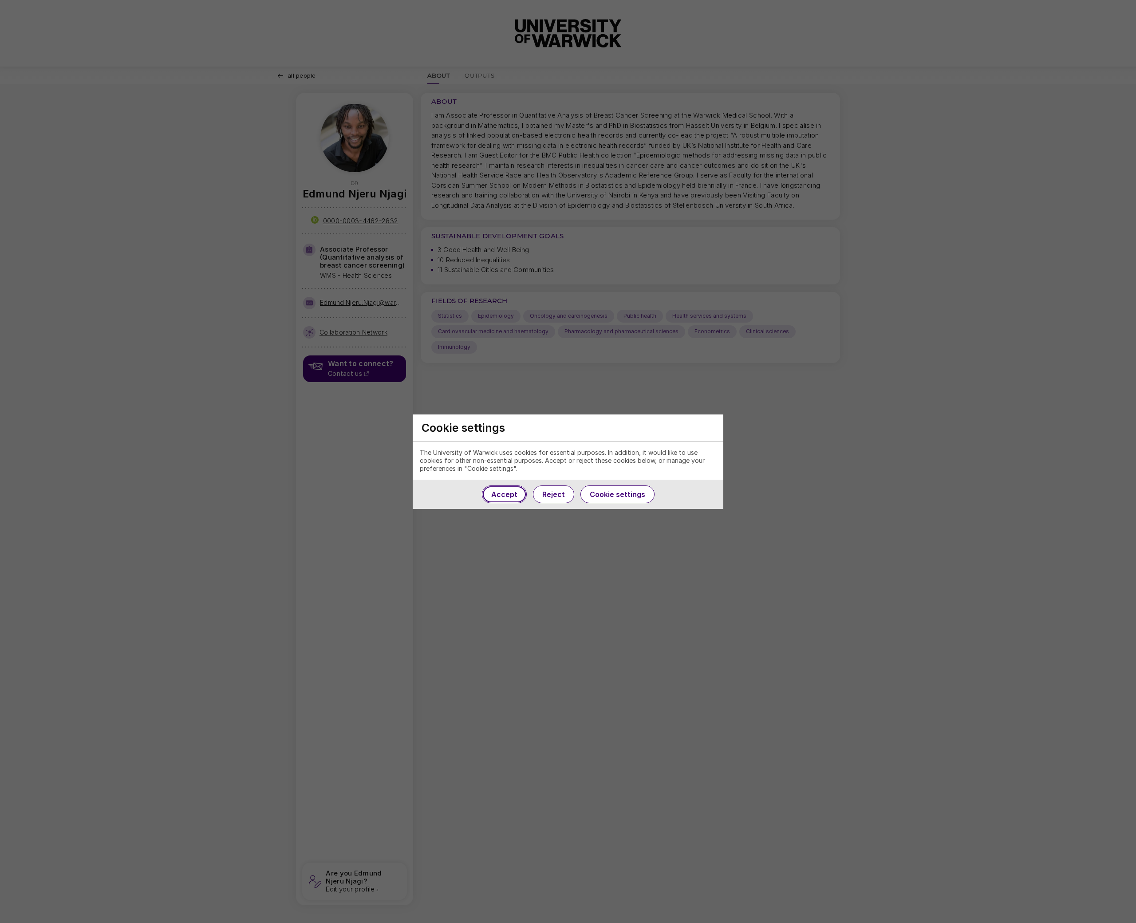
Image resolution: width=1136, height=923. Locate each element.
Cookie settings (617, 494)
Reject (553, 494)
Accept (504, 494)
